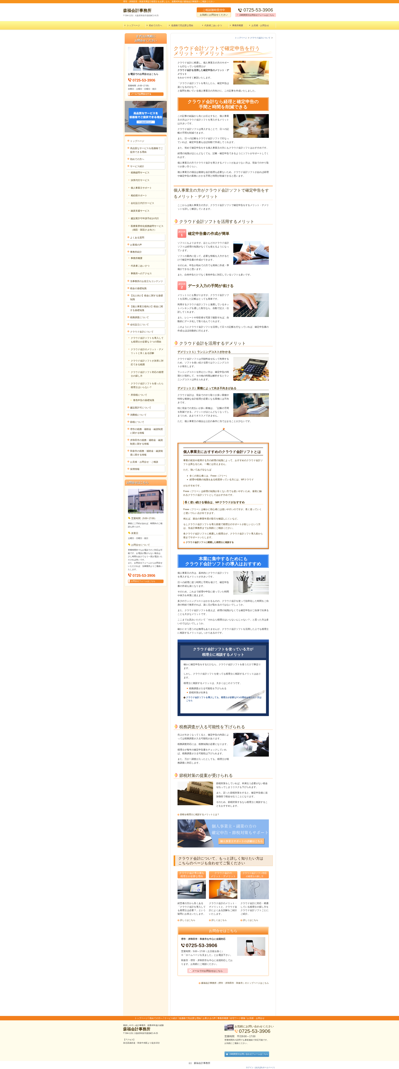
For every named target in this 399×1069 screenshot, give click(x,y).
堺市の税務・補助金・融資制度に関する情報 (146, 431)
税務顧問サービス (140, 172)
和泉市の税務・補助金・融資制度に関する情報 (146, 453)
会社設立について (139, 324)
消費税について (138, 414)
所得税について (139, 394)
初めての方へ (155, 25)
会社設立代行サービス (142, 203)
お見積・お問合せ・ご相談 (144, 462)
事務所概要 (237, 25)
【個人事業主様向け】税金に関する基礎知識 (146, 308)
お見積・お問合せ (260, 25)
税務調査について (139, 317)
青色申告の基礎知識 (143, 400)
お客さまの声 (209, 1018)
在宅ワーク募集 (237, 1018)
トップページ (133, 25)
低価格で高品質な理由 (182, 25)
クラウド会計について (142, 331)
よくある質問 (137, 237)
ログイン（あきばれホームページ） (261, 1067)
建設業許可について (140, 407)
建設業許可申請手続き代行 (145, 218)
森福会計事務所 (136, 1029)
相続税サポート (139, 195)
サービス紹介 (137, 166)
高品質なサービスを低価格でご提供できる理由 (146, 150)
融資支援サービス (140, 210)
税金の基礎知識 (138, 288)
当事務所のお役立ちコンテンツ (146, 281)
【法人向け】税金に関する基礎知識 (146, 297)
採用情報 (134, 469)
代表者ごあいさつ (213, 25)
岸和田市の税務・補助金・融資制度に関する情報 (146, 442)
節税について (137, 422)
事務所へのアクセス (141, 273)
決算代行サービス (140, 180)
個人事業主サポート (141, 187)
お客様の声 (136, 244)
